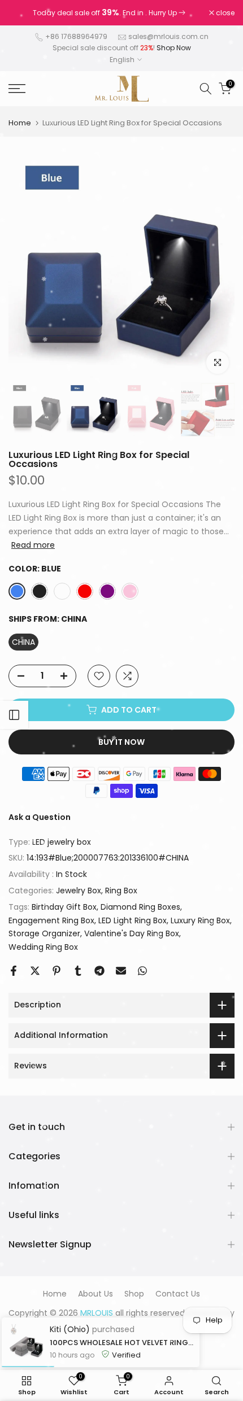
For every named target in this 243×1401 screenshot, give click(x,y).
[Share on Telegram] (99, 971)
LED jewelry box (61, 842)
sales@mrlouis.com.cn (168, 36)
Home (19, 122)
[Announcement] (108, 13)
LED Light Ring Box (132, 920)
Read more (33, 545)
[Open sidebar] (14, 715)
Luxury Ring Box (200, 920)
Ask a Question (39, 817)
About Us (95, 1293)
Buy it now (121, 742)
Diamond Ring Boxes (140, 907)
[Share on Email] (121, 971)
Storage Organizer (44, 933)
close (224, 13)
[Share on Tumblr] (78, 971)
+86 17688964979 (76, 36)
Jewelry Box (78, 890)
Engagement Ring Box (51, 920)
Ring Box (121, 890)
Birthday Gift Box (64, 907)
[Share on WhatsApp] (142, 971)
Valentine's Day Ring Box (131, 933)
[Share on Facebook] (13, 971)
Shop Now (174, 48)
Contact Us (177, 1293)
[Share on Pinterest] (56, 971)
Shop (134, 1293)
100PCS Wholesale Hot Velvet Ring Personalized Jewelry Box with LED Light (122, 1342)
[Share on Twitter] (35, 971)
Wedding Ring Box (43, 947)
